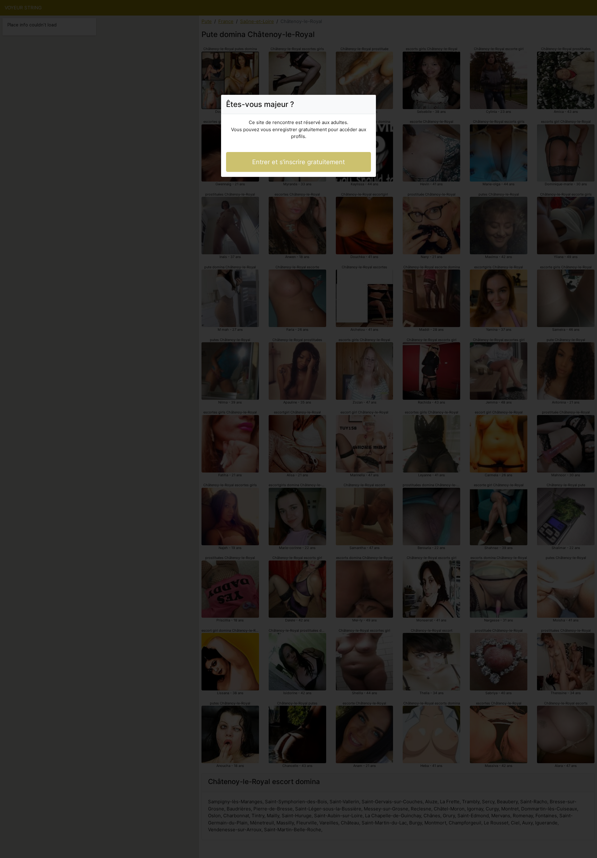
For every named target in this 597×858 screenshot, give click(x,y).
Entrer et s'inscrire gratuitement (298, 162)
